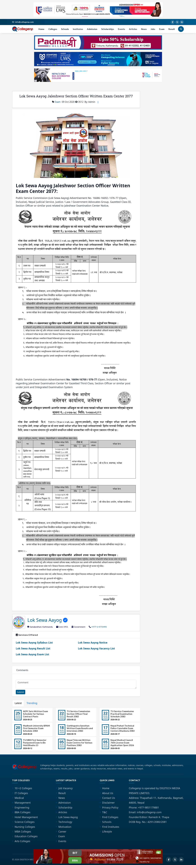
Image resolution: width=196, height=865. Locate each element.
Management (23, 802)
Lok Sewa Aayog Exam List (32, 654)
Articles (133, 29)
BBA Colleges (22, 812)
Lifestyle (107, 831)
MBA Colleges (23, 831)
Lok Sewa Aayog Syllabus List (34, 642)
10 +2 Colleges (23, 788)
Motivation (64, 826)
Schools (65, 29)
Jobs (153, 29)
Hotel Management (26, 817)
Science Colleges (24, 822)
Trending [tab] (32, 703)
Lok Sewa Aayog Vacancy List (96, 648)
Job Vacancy (65, 788)
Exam (161, 29)
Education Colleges (26, 836)
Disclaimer (108, 802)
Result (171, 29)
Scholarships (107, 29)
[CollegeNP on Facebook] (173, 22)
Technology (65, 822)
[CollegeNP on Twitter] (177, 22)
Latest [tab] (18, 703)
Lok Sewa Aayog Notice (92, 642)
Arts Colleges (22, 841)
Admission (92, 29)
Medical (19, 798)
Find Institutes (110, 826)
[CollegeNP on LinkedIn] (182, 22)
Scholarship (65, 807)
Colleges (52, 29)
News (144, 29)
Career (62, 831)
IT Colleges (21, 793)
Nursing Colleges (25, 826)
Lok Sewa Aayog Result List (33, 648)
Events (121, 29)
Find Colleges (110, 817)
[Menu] (98, 102)
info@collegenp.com (24, 22)
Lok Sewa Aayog (45, 620)
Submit (20, 692)
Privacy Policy (110, 807)
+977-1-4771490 (99, 627)
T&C (104, 812)
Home (41, 29)
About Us (107, 793)
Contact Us (108, 798)
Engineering (22, 807)
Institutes (78, 29)
